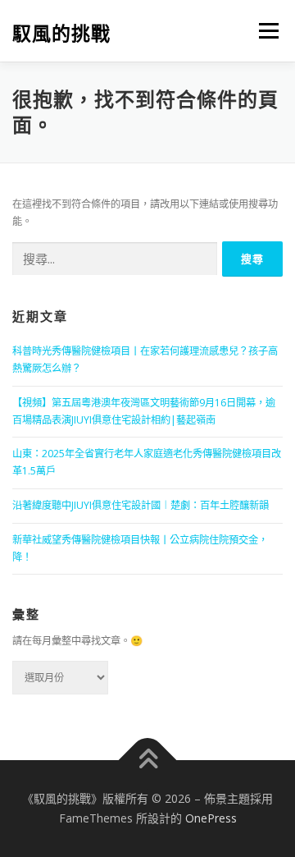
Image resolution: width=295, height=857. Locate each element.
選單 (264, 31)
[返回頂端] (148, 760)
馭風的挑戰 (61, 32)
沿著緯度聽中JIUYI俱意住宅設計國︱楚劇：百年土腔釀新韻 (140, 505)
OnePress (211, 818)
